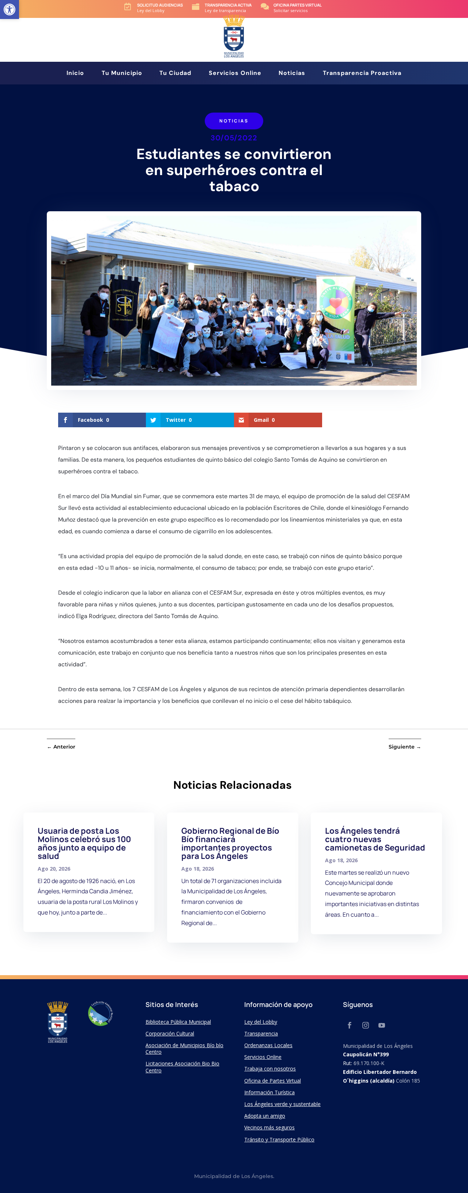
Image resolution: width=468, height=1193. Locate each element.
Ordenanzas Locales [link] (268, 1045)
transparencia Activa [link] (228, 5)
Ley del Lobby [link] (260, 1021)
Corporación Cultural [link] (170, 1033)
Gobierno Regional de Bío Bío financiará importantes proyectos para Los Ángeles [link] (230, 843)
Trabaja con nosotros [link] (270, 1068)
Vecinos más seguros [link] (269, 1127)
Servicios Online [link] (235, 74)
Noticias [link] (292, 74)
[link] (9, 9)
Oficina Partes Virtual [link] (297, 5)
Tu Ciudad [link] (175, 74)
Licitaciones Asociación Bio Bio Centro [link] (182, 1066)
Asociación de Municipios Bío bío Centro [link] (184, 1048)
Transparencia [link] (261, 1033)
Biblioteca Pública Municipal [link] (178, 1021)
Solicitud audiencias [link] (160, 5)
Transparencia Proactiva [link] (362, 74)
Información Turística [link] (269, 1092)
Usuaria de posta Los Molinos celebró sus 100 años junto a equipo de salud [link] (84, 843)
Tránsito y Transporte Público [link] (279, 1139)
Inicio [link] (75, 74)
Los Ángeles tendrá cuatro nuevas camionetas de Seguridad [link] (375, 839)
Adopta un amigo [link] (264, 1115)
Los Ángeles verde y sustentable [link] (282, 1104)
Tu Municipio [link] (122, 74)
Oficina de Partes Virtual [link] (272, 1080)
